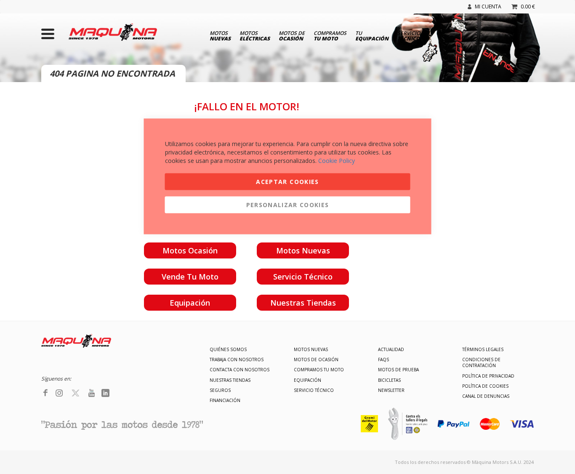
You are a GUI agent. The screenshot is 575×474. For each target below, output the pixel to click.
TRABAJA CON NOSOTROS (237, 359)
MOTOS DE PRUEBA (398, 370)
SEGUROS (220, 390)
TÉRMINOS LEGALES (482, 349)
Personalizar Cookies (287, 205)
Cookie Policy (336, 161)
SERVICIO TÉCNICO (314, 390)
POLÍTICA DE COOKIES (485, 386)
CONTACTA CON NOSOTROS (239, 370)
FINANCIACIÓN (225, 400)
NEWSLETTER (391, 390)
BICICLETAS (389, 380)
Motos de (292, 35)
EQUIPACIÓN (307, 380)
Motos (220, 35)
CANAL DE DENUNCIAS (485, 396)
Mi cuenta (488, 6)
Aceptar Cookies (287, 182)
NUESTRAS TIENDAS (230, 380)
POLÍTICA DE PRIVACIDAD (488, 376)
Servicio (408, 35)
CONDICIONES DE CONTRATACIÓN (481, 362)
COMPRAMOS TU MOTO (319, 370)
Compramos (330, 35)
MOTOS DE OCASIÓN (316, 359)
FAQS (383, 359)
